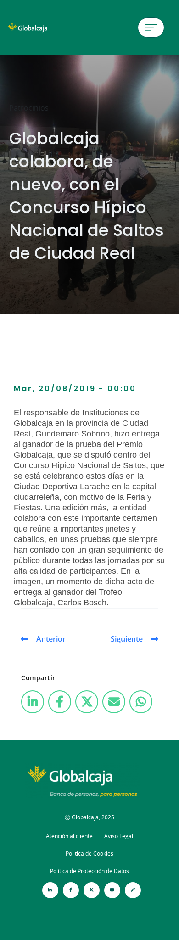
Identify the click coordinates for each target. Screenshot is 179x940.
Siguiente (127, 639)
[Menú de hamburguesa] (151, 27)
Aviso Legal (118, 836)
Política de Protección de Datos (89, 871)
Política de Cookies (89, 853)
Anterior (51, 639)
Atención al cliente (69, 836)
